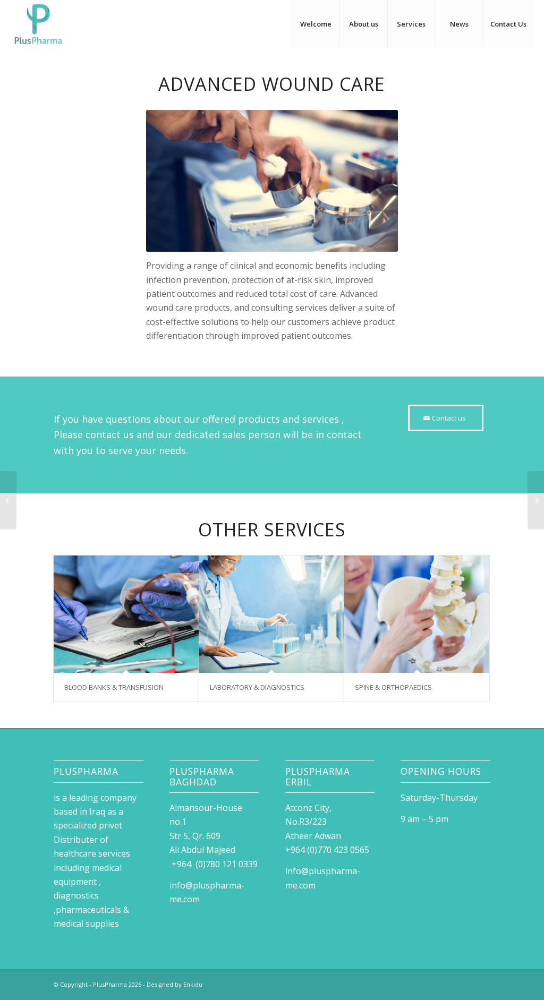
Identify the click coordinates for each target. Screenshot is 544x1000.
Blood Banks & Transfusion (114, 687)
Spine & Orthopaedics (393, 687)
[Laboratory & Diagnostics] (271, 614)
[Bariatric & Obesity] (536, 500)
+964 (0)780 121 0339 (213, 864)
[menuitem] (315, 24)
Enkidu (192, 984)
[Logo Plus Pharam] (38, 24)
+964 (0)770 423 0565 (329, 850)
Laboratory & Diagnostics (257, 687)
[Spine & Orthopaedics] (416, 614)
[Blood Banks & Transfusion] (126, 614)
